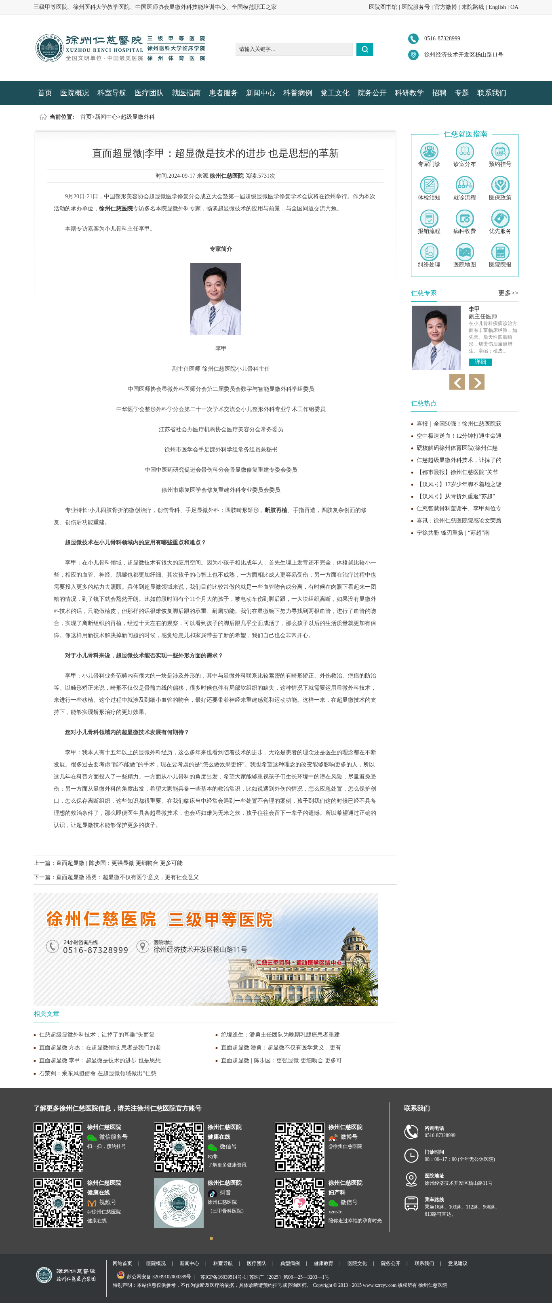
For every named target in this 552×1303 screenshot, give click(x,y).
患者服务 (223, 93)
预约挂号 (500, 164)
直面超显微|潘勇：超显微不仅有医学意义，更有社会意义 (127, 877)
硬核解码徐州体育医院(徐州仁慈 (457, 448)
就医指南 (186, 93)
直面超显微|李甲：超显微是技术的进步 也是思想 (100, 1061)
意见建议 (458, 1263)
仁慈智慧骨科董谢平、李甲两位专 (459, 509)
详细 (480, 362)
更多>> (508, 293)
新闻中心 (260, 93)
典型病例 (290, 1263)
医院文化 (357, 1263)
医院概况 (74, 93)
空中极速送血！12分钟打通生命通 (459, 436)
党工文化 (335, 93)
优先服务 (500, 231)
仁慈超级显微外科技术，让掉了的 (459, 460)
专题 (462, 93)
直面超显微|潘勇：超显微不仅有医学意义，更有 (281, 1048)
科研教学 (409, 93)
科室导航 (111, 93)
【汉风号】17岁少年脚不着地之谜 (459, 484)
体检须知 (429, 198)
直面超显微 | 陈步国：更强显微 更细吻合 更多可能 (119, 863)
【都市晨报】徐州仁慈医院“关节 (457, 472)
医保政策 (500, 198)
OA (514, 7)
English (497, 7)
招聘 (439, 93)
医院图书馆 (383, 7)
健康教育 (323, 1263)
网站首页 (122, 1263)
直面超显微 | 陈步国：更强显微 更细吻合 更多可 (281, 1061)
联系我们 (491, 93)
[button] (211, 1238)
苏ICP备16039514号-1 (223, 1277)
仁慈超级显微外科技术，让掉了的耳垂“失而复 (97, 1035)
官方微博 (445, 7)
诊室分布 (464, 164)
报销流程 (429, 231)
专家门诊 (429, 164)
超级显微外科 (138, 117)
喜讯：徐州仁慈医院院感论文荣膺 (459, 521)
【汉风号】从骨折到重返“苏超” (456, 496)
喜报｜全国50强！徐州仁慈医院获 (459, 424)
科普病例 (297, 93)
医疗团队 (149, 93)
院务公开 (372, 93)
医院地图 (464, 265)
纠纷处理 (429, 265)
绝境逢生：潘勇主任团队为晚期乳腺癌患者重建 (280, 1035)
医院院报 (500, 265)
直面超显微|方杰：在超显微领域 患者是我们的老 (100, 1048)
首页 (45, 93)
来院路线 (472, 7)
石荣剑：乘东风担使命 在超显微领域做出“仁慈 (97, 1073)
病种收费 (464, 231)
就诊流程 (464, 198)
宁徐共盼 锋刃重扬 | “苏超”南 (453, 533)
